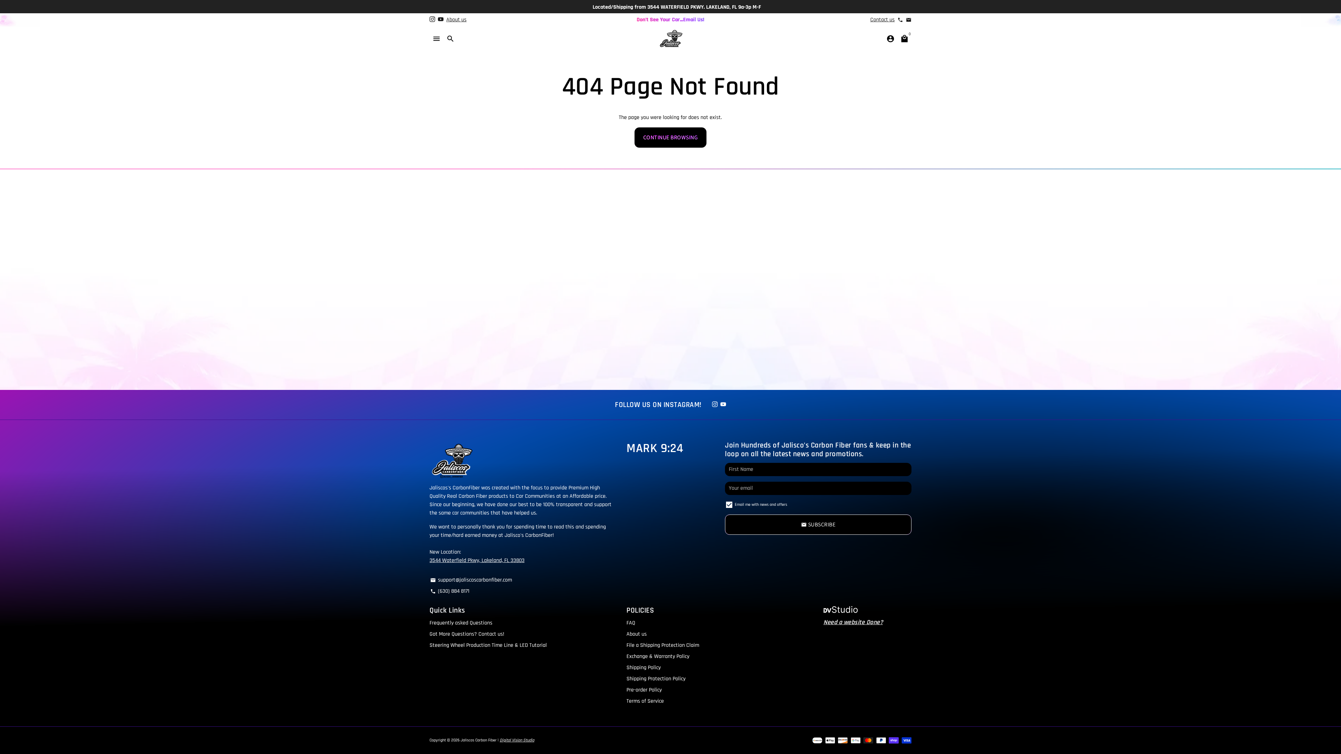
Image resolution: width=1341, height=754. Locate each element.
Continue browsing (670, 137)
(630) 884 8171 (449, 591)
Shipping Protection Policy (656, 678)
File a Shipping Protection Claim (662, 645)
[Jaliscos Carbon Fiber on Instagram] (432, 19)
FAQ (630, 623)
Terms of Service (645, 701)
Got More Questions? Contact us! (467, 634)
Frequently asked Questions (461, 623)
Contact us (882, 19)
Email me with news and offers (761, 504)
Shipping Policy (643, 667)
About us (456, 19)
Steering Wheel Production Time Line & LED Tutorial (488, 645)
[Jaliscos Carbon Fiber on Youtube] (441, 19)
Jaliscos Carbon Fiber (479, 740)
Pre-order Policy (644, 690)
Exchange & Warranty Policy (657, 656)
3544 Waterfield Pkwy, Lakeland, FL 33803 (477, 560)
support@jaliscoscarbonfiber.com (471, 580)
